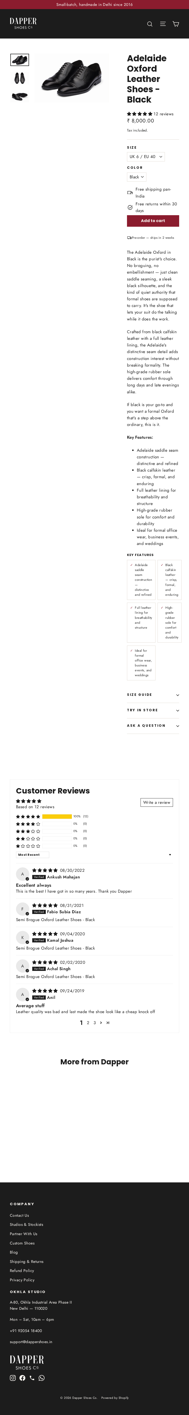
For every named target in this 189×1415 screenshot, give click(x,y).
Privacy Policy (22, 1280)
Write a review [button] (156, 802)
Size (132, 148)
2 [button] (88, 1023)
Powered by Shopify (115, 1398)
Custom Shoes (22, 1243)
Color (135, 168)
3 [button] (95, 1023)
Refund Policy (22, 1270)
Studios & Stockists (26, 1224)
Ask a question (146, 725)
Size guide (139, 694)
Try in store (142, 710)
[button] (140, 114)
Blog (14, 1252)
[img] (45, 870)
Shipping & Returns (27, 1261)
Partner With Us (23, 1234)
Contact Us (19, 1215)
